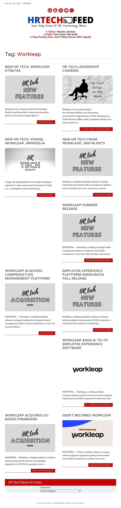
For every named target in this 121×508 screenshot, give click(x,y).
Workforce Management (98, 260)
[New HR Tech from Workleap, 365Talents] (87, 175)
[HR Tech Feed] (60, 27)
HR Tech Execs (88, 129)
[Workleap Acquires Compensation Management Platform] (30, 310)
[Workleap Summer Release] (87, 241)
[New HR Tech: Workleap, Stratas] (30, 103)
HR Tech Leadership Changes (80, 69)
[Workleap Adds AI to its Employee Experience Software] (87, 385)
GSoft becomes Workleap (86, 415)
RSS (61, 10)
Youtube (55, 10)
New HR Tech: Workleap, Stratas (28, 69)
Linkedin (50, 10)
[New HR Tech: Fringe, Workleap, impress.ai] (30, 175)
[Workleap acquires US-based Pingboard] (30, 451)
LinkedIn (26, 3)
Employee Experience (100, 405)
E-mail (66, 11)
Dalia (49, 34)
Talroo (51, 31)
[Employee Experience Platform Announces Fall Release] (87, 310)
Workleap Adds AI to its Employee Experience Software (85, 344)
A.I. (87, 405)
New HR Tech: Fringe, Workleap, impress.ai (25, 141)
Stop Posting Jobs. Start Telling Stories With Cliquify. (61, 37)
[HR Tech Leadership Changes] (87, 103)
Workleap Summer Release (80, 207)
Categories (45, 487)
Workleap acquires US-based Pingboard (27, 417)
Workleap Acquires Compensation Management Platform (27, 274)
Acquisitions (46, 333)
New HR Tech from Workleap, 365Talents (83, 141)
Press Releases (46, 122)
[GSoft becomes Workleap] (87, 446)
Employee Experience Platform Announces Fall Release (83, 274)
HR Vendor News (103, 194)
